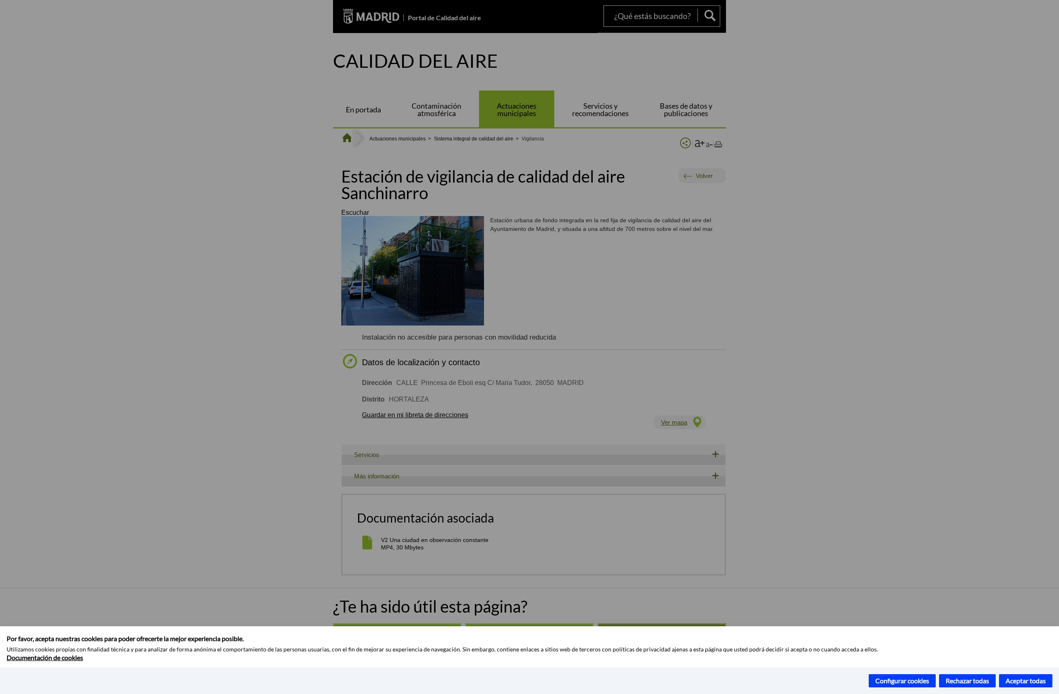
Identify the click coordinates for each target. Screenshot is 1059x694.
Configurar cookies (902, 680)
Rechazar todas (967, 680)
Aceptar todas (1026, 680)
